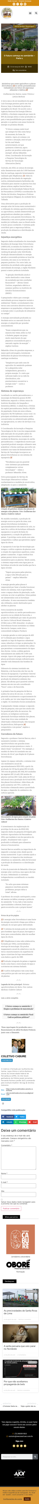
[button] (30, 13)
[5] (11, 457)
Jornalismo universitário (20, 1257)
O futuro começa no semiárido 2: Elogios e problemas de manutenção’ (18, 1007)
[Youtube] (25, 4)
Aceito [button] (27, 1499)
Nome (4, 1173)
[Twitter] (21, 4)
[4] (24, 724)
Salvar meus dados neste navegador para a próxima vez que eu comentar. (18, 1203)
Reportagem (30, 26)
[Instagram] (17, 4)
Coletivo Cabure (13, 1056)
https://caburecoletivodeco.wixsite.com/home (19, 1089)
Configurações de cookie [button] (12, 1499)
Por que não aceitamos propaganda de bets (16, 1383)
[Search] (35, 1456)
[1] (14, 85)
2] (27, 90)
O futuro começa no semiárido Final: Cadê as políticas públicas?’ (18, 1015)
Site (2, 1191)
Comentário (6, 1145)
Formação (20, 1272)
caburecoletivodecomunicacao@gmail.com (19, 1093)
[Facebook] (14, 4)
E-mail (4, 1182)
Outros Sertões (20, 26)
